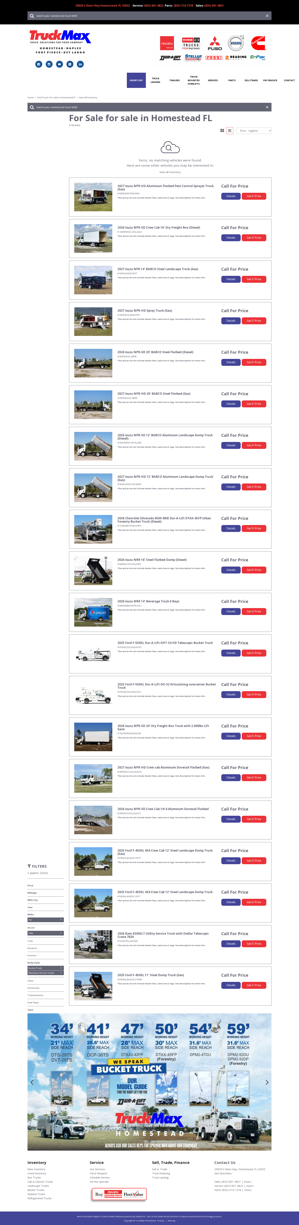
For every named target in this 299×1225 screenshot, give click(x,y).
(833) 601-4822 (233, 1185)
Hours (247, 1181)
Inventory (136, 80)
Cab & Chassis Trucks (40, 1181)
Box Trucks (34, 1177)
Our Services (97, 1169)
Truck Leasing (155, 80)
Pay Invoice (270, 80)
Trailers (174, 80)
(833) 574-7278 (231, 1190)
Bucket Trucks (36, 1190)
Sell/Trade (251, 80)
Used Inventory (37, 1173)
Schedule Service (100, 1177)
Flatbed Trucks (36, 1194)
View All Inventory (170, 172)
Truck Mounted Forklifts (194, 80)
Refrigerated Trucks (40, 1198)
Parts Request (98, 1173)
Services (213, 80)
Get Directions (223, 1173)
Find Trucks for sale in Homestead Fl (56, 97)
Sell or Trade (159, 1169)
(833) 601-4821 (231, 1181)
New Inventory (36, 1169)
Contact (289, 80)
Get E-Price (254, 196)
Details (230, 196)
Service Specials (99, 1181)
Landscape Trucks (38, 1185)
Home (31, 97)
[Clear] (44, 873)
